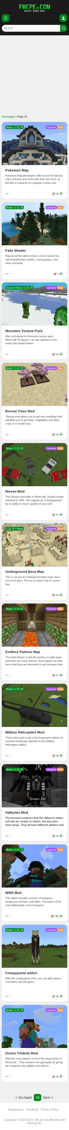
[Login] (63, 18)
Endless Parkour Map (22, 652)
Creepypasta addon (21, 973)
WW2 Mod (13, 893)
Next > (48, 1097)
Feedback (32, 1109)
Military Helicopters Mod (24, 732)
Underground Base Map (24, 571)
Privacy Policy (50, 1109)
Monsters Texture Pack (24, 331)
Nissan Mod (15, 491)
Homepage (8, 116)
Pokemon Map (17, 170)
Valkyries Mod (16, 812)
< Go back (23, 1097)
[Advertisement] (34, 73)
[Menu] (6, 18)
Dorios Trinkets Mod (21, 1053)
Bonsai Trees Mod (20, 411)
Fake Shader (15, 250)
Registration (16, 1109)
